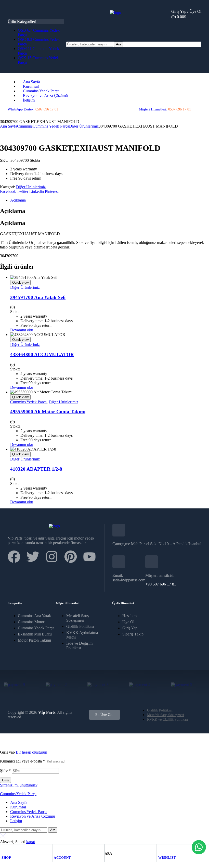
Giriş (5, 780)
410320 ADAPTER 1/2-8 (36, 469)
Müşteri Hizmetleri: (165, 109)
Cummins (25, 126)
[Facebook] (14, 556)
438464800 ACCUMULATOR (42, 354)
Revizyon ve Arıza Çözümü (32, 816)
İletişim (16, 821)
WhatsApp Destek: (33, 109)
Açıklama (18, 200)
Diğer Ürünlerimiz (84, 126)
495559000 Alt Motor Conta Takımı (47, 411)
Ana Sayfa (8, 126)
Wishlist (167, 857)
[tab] (109, 200)
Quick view (20, 282)
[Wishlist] (160, 849)
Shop (6, 857)
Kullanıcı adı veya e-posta (22, 761)
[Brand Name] (14, 684)
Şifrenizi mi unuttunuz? (18, 785)
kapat (30, 842)
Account (62, 857)
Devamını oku (21, 330)
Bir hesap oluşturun (31, 752)
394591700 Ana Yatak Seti (38, 297)
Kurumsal (18, 807)
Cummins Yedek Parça (51, 126)
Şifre (5, 770)
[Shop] (4, 849)
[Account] (56, 849)
